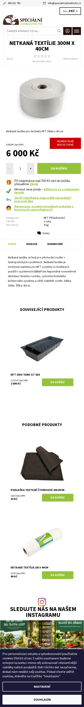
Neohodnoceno (42, 61)
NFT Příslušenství (54, 218)
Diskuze (31, 244)
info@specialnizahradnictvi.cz (64, 3)
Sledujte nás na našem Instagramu (43, 612)
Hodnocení (55, 244)
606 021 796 (14, 3)
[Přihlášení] (67, 31)
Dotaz (46, 233)
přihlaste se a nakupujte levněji (46, 191)
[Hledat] (59, 31)
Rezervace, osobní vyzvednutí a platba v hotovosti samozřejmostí (43, 208)
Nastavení (42, 686)
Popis (12, 244)
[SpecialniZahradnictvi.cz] (42, 20)
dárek (34, 184)
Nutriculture (70, 59)
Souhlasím (42, 699)
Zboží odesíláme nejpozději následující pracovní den (42, 199)
